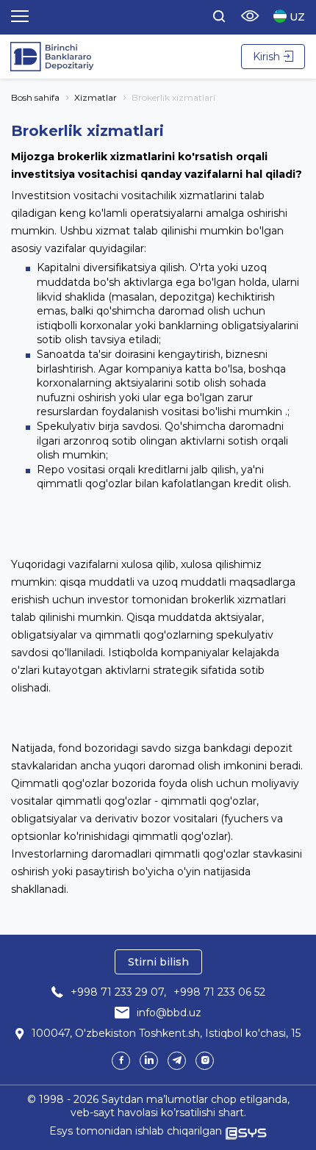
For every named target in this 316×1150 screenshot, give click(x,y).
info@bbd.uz (169, 1012)
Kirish (266, 56)
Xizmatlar (95, 97)
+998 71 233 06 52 (219, 992)
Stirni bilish (158, 961)
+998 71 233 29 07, (118, 992)
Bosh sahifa (35, 97)
